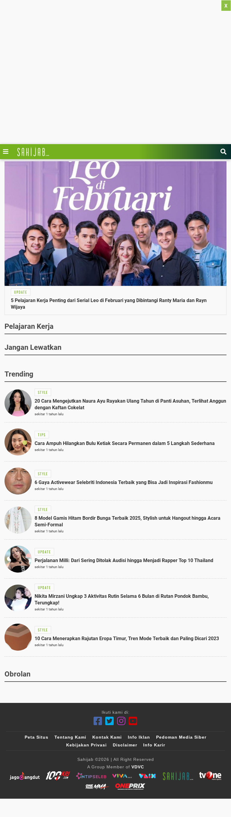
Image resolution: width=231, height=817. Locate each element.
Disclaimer (125, 745)
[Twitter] (109, 721)
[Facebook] (98, 721)
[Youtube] (133, 721)
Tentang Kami (70, 737)
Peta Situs (36, 737)
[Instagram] (121, 721)
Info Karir (154, 745)
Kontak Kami (107, 737)
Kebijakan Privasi (86, 745)
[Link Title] (7, 151)
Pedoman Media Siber (181, 737)
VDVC (137, 766)
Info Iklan (139, 737)
